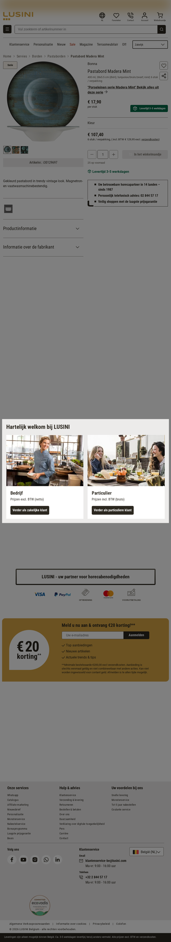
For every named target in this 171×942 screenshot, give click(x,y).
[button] (44, 477)
